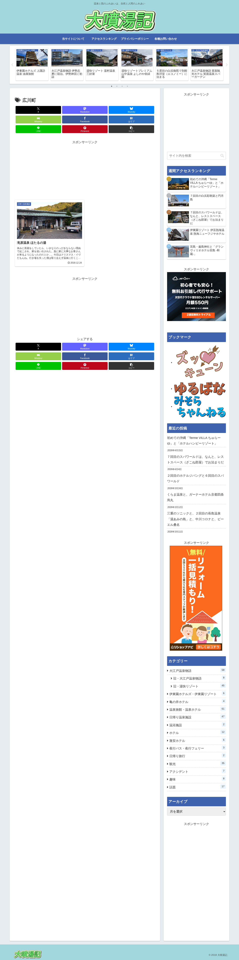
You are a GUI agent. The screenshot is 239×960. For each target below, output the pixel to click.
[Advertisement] (85, 169)
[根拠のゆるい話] (200, 388)
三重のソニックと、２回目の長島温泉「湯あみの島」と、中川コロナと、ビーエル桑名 (195, 519)
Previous (12, 65)
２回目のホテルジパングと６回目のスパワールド (195, 478)
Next (227, 65)
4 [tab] (127, 86)
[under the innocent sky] (200, 406)
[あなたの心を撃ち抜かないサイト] (200, 362)
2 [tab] (117, 86)
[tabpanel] (32, 64)
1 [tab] (111, 86)
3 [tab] (122, 86)
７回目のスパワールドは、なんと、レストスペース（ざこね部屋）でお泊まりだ (195, 459)
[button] (131, 129)
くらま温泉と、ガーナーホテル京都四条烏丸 (195, 497)
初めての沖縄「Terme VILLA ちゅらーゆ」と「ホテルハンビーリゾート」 (194, 440)
